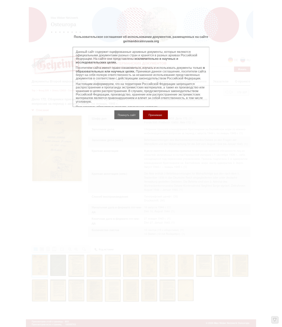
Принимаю (155, 115)
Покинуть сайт (127, 115)
